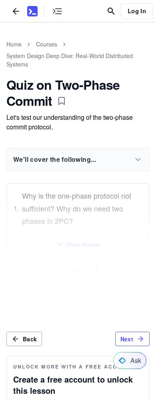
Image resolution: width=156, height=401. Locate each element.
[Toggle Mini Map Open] (57, 11)
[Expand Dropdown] (138, 159)
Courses (46, 44)
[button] (78, 244)
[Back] (16, 11)
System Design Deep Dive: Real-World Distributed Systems (69, 60)
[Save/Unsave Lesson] (61, 101)
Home (14, 44)
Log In (137, 10)
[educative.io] (32, 11)
